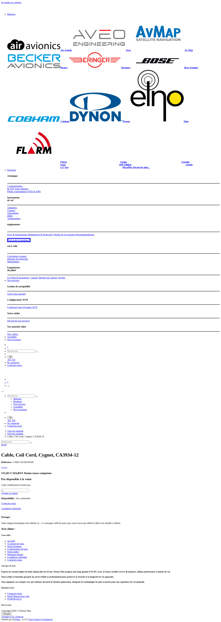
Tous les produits (15, 444)
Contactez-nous (14, 378)
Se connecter (13, 375)
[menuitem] (11, 14)
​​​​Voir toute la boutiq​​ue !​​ (19, 253)
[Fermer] (2, 404)
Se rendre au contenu (11, 2)
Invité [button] (4, 458)
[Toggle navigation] (8, 399)
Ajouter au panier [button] (9, 506)
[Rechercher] (37, 364)
